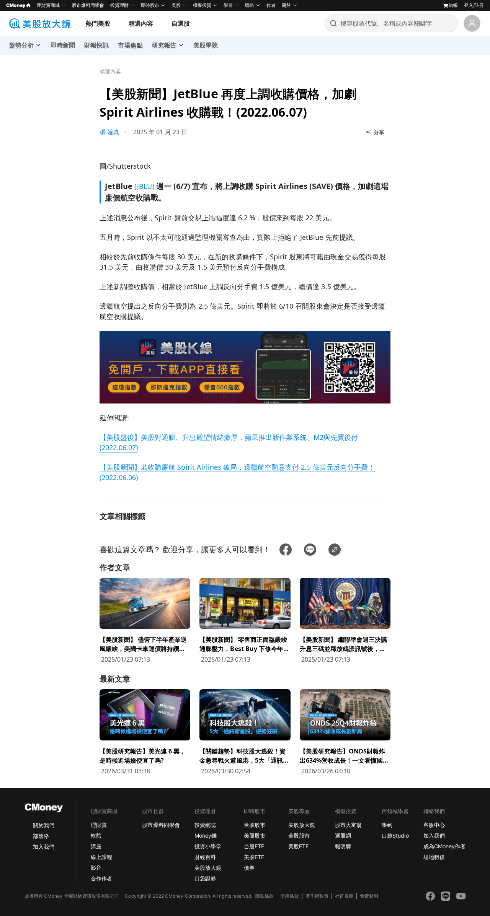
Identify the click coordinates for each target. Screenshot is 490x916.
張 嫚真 (109, 132)
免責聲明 (369, 896)
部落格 (41, 836)
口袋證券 (205, 878)
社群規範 (344, 896)
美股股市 (254, 835)
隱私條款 (264, 896)
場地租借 (434, 857)
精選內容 (141, 23)
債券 (249, 867)
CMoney (15, 5)
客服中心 (434, 825)
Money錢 (205, 835)
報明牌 (343, 846)
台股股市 (254, 825)
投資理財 (119, 5)
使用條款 (289, 896)
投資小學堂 (207, 846)
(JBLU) (144, 186)
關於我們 (43, 825)
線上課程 (101, 857)
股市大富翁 (348, 825)
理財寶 (99, 825)
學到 (387, 825)
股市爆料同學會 (88, 5)
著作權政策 (316, 896)
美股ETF (254, 857)
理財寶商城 (48, 5)
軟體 (96, 835)
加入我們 (43, 846)
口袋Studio (395, 835)
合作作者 (101, 878)
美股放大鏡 (207, 867)
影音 (96, 867)
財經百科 (205, 857)
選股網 (343, 835)
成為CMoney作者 (444, 846)
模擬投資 (202, 5)
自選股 (181, 23)
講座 (96, 846)
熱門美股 (98, 23)
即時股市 (150, 5)
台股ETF (254, 846)
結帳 (453, 5)
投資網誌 (205, 825)
